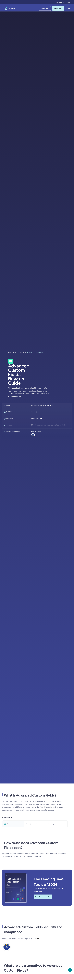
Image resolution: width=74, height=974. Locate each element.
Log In (68, 2)
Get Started (58, 8)
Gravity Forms (42, 405)
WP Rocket (34, 405)
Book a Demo (45, 8)
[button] (60, 2)
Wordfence (50, 405)
